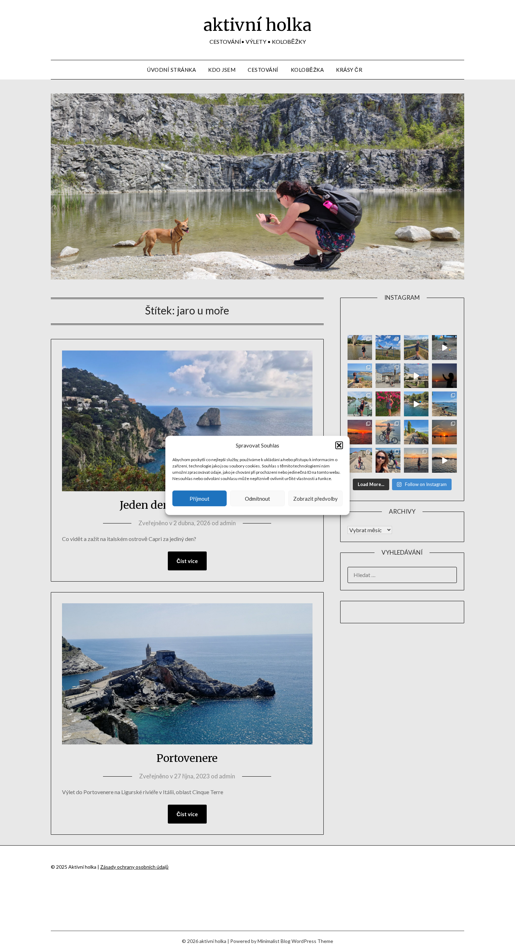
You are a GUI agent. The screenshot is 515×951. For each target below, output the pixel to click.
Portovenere (187, 758)
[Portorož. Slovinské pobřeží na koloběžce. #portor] (360, 403)
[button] (339, 445)
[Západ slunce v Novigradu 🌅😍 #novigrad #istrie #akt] (444, 375)
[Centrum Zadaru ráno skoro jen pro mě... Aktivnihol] (416, 375)
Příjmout (200, 498)
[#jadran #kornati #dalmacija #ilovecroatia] (416, 403)
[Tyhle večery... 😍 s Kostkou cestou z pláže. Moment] (388, 432)
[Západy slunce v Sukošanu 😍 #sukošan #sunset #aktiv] (444, 432)
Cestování (263, 70)
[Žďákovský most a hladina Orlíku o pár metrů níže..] (416, 347)
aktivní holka (257, 24)
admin (228, 523)
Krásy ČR (349, 70)
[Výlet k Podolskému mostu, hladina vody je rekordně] (360, 347)
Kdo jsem (221, 70)
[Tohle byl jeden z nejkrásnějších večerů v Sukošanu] (360, 432)
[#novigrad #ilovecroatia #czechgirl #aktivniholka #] (388, 403)
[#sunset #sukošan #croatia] (444, 460)
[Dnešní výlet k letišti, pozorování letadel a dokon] (388, 347)
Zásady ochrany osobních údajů (134, 867)
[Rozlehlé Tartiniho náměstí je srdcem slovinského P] (388, 375)
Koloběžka (307, 70)
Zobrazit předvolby (315, 498)
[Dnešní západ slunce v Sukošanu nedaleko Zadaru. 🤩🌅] (416, 460)
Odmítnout (257, 498)
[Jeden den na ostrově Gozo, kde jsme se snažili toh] (360, 375)
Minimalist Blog (274, 941)
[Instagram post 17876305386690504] (444, 347)
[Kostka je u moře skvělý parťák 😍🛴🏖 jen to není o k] (388, 460)
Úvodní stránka (171, 70)
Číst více (187, 561)
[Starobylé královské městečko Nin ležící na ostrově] (360, 460)
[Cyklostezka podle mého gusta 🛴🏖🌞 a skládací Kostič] (416, 432)
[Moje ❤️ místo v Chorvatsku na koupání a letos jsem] (444, 403)
